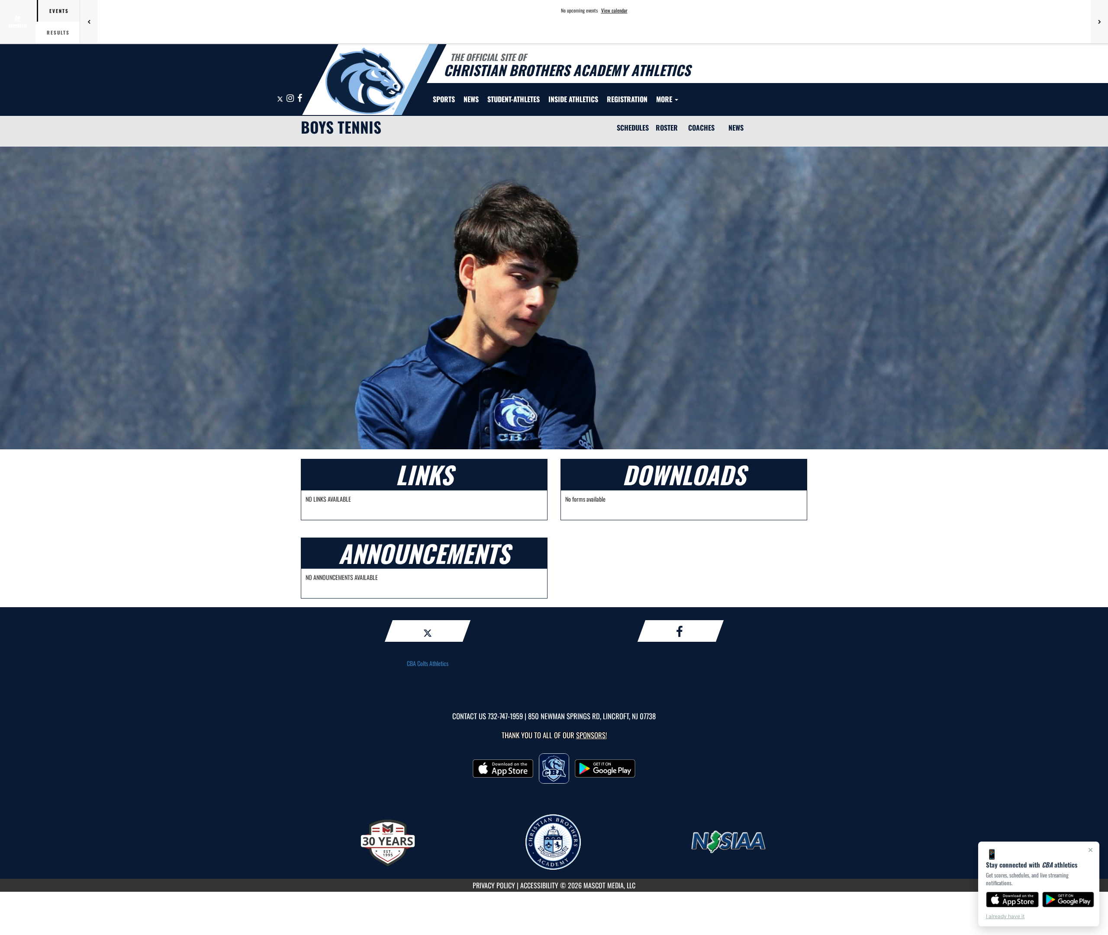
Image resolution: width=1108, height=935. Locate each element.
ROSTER (667, 127)
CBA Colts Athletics (427, 663)
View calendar (614, 10)
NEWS (736, 127)
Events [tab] (59, 10)
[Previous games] (88, 21)
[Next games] (1099, 21)
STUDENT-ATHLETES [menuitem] (513, 99)
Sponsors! (591, 735)
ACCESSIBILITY (539, 885)
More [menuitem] (665, 99)
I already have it (1005, 916)
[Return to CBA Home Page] (365, 81)
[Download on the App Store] (1012, 899)
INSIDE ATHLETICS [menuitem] (573, 99)
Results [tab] (58, 32)
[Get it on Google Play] (1068, 899)
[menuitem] (471, 99)
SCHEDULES (633, 127)
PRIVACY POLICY (494, 885)
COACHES (701, 127)
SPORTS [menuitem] (444, 99)
